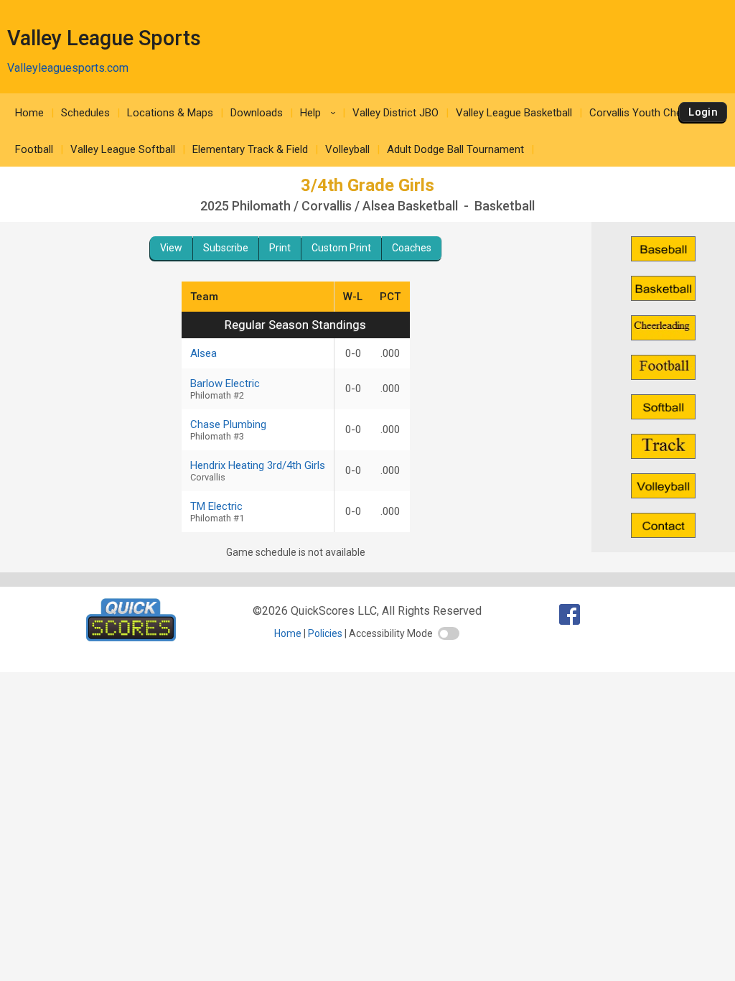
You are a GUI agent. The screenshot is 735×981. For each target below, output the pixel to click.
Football (34, 149)
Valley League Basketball (514, 112)
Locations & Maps (170, 112)
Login (703, 112)
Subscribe (225, 248)
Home (29, 112)
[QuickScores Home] (131, 637)
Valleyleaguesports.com (67, 68)
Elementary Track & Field (250, 149)
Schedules (85, 112)
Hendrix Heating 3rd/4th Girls (257, 471)
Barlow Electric (225, 389)
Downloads (256, 112)
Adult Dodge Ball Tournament (455, 149)
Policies (325, 633)
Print (280, 248)
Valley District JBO (395, 112)
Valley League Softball (122, 149)
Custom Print (341, 248)
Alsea (203, 353)
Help (320, 112)
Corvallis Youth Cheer (640, 112)
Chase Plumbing (228, 430)
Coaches (411, 248)
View (171, 248)
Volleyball (347, 149)
